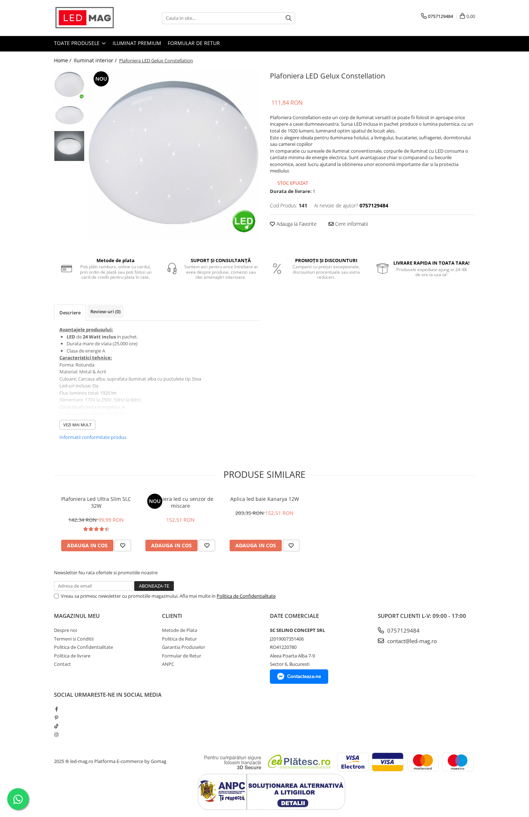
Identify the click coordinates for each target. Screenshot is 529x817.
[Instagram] (56, 734)
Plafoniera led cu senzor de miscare (180, 502)
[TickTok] (56, 726)
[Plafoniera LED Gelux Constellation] (173, 155)
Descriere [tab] (70, 312)
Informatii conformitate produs (92, 437)
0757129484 (403, 630)
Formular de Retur (194, 43)
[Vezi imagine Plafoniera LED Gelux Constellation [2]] (69, 146)
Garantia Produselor (183, 647)
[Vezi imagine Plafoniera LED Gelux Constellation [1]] (69, 115)
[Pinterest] (56, 717)
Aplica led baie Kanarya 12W (264, 498)
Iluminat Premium (137, 43)
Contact (62, 664)
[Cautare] (288, 18)
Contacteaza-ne (304, 676)
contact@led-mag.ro (411, 641)
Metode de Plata (179, 630)
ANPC (168, 664)
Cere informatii (351, 223)
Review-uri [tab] (105, 311)
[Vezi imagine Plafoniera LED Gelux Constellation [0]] (69, 85)
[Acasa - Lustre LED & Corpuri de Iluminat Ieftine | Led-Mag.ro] (90, 18)
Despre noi (65, 630)
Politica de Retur (179, 639)
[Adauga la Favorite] (122, 545)
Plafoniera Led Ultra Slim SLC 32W (96, 502)
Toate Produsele (77, 43)
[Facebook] (56, 709)
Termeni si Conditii (74, 639)
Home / (63, 60)
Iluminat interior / (96, 60)
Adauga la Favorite (296, 223)
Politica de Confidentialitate (246, 596)
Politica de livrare (72, 655)
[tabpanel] (173, 155)
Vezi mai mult (77, 424)
